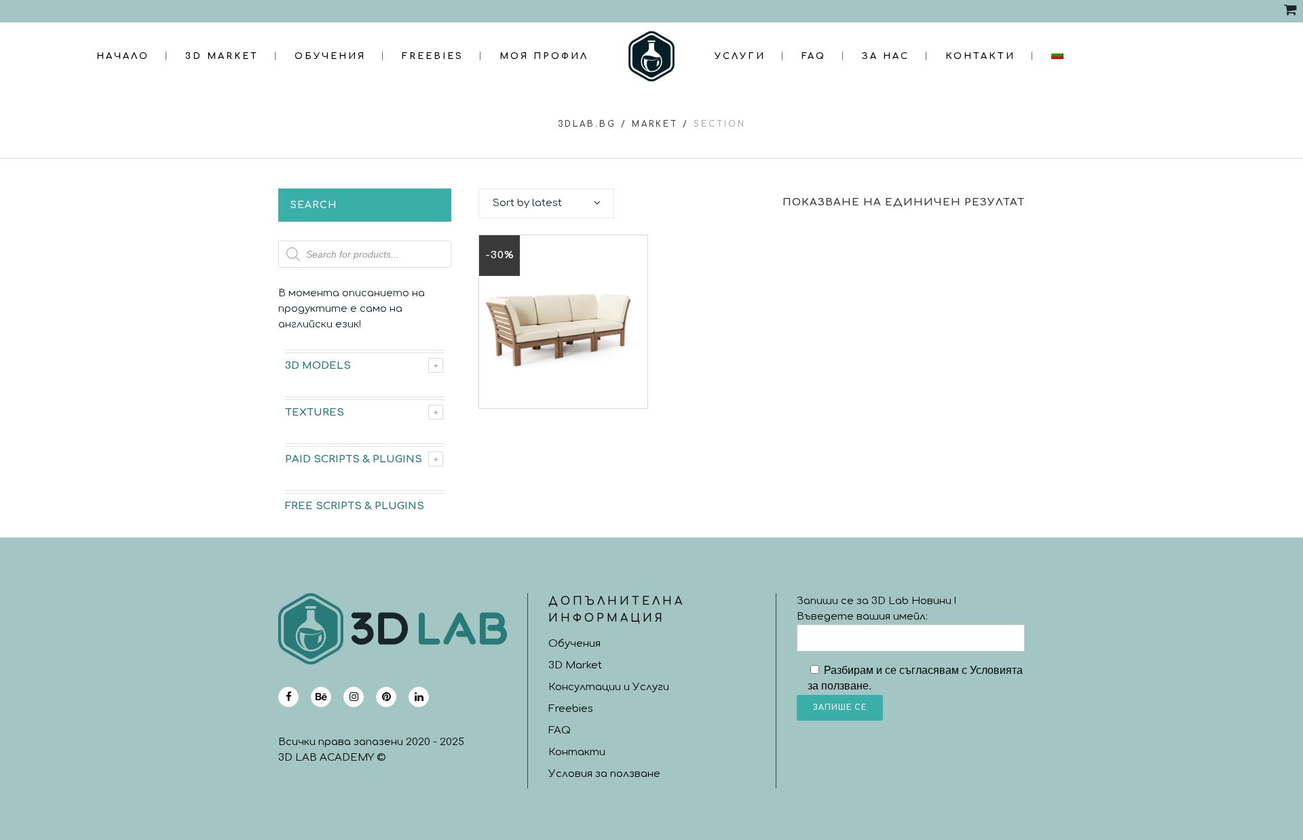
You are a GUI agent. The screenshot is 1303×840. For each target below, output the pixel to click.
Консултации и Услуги (608, 687)
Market (655, 124)
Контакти (576, 752)
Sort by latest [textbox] (527, 203)
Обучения (574, 643)
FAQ (559, 730)
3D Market (575, 665)
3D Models (318, 366)
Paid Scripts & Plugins (353, 459)
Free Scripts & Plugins (354, 506)
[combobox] (546, 203)
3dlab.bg (587, 124)
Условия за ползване (604, 774)
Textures (314, 412)
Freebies (570, 709)
